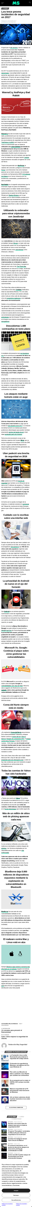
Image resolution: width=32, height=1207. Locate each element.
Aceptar (16, 1190)
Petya (3, 170)
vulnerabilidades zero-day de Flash (12, 686)
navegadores (5, 321)
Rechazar (16, 1195)
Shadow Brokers (14, 195)
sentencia (26, 504)
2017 (21, 1023)
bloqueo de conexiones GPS (15, 739)
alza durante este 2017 (15, 426)
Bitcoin (15, 243)
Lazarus (26, 157)
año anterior (14, 47)
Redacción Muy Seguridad (9, 22)
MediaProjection (6, 630)
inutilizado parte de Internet (13, 434)
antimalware (5, 317)
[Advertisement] (16, 1006)
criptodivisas (19, 249)
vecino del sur (16, 736)
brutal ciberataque (10, 809)
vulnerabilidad (15, 146)
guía (2, 985)
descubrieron (15, 547)
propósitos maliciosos (14, 298)
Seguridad (5, 1025)
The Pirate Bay (21, 266)
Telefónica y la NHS (7, 142)
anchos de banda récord (16, 432)
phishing (3, 848)
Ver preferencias (16, 1200)
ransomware (5, 73)
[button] (29, 1161)
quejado (4, 690)
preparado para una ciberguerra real (12, 760)
